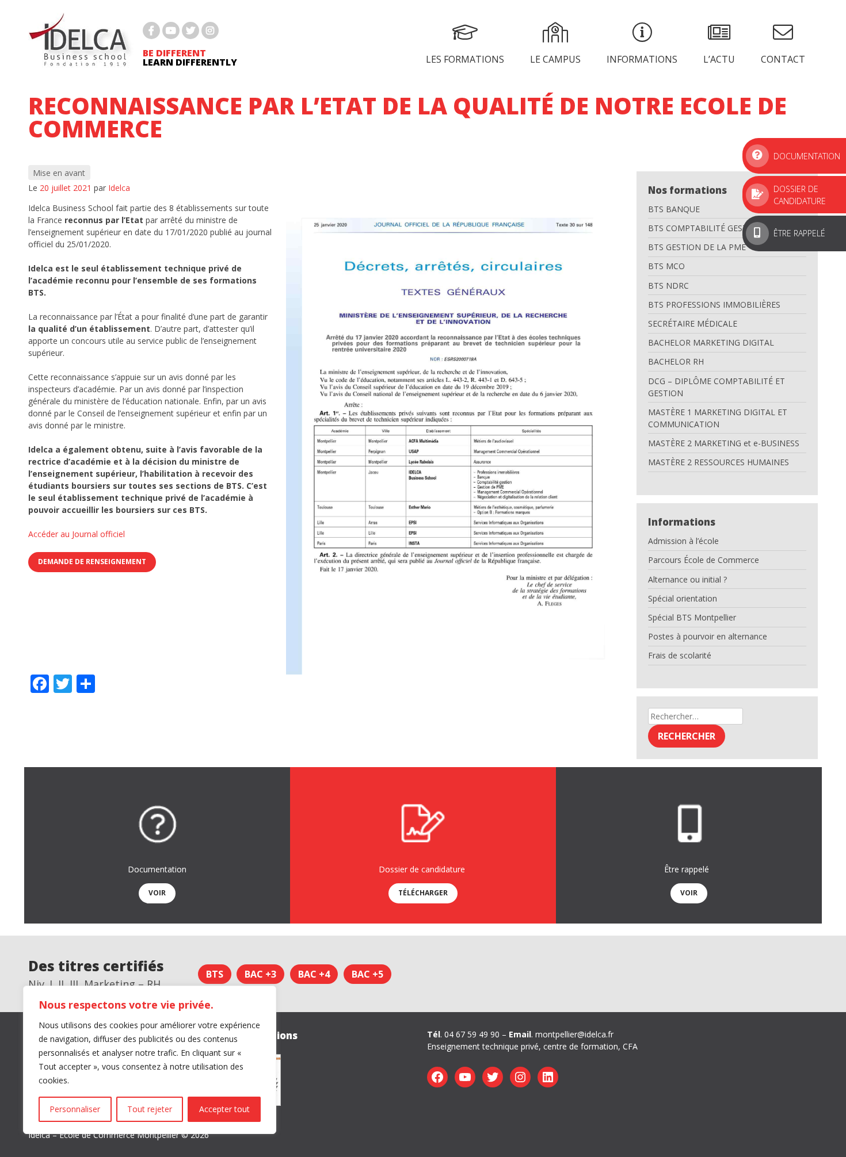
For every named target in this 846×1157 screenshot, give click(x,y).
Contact (783, 59)
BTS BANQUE (674, 209)
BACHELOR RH (676, 361)
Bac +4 (314, 974)
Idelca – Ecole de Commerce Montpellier (103, 1134)
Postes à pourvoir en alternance (707, 636)
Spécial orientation (682, 598)
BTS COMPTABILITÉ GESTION (705, 228)
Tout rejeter (149, 1109)
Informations (642, 59)
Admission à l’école (683, 540)
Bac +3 (260, 974)
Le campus (555, 59)
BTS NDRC (668, 285)
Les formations (465, 59)
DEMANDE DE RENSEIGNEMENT (92, 561)
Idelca (119, 187)
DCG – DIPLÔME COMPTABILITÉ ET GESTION (716, 387)
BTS (214, 974)
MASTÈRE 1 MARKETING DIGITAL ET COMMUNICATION (717, 418)
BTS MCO (666, 265)
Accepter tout (224, 1109)
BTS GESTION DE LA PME (697, 247)
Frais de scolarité (679, 655)
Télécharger (423, 893)
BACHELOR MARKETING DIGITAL (711, 342)
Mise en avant (59, 172)
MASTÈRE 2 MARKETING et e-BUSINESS (723, 443)
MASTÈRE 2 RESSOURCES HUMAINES (718, 462)
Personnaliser (74, 1109)
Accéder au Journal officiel (76, 533)
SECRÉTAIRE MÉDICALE (692, 323)
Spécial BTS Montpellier (692, 617)
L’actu (719, 59)
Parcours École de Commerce (703, 559)
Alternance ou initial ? (687, 579)
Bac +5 (367, 974)
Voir (157, 893)
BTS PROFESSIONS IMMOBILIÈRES (714, 304)
